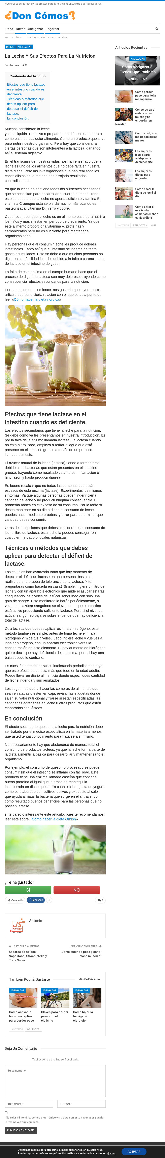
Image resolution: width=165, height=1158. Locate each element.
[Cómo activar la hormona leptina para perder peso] (23, 998)
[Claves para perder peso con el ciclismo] (55, 998)
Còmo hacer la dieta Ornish (54, 819)
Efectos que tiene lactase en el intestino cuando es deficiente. (26, 89)
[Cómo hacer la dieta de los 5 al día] (124, 193)
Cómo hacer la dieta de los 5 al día (145, 192)
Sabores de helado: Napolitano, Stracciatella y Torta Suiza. (28, 956)
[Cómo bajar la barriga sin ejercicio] (87, 998)
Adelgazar (35, 29)
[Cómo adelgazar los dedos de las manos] (124, 137)
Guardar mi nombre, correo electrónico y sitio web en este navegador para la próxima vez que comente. (54, 1120)
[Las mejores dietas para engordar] (124, 175)
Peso (9, 29)
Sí (28, 890)
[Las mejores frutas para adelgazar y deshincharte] (124, 155)
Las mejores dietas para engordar (143, 174)
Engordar (52, 29)
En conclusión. (18, 118)
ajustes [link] (111, 1153)
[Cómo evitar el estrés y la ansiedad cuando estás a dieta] (124, 211)
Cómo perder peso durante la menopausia (145, 95)
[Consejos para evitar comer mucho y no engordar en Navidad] (124, 114)
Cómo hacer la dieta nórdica (36, 299)
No (76, 890)
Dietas (20, 29)
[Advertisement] (88, 100)
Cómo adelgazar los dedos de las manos (146, 137)
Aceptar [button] (134, 1152)
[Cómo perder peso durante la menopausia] (124, 96)
